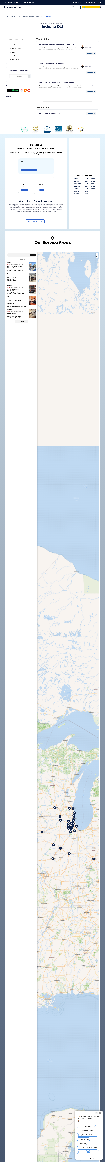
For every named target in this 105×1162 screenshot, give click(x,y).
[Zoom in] (97, 254)
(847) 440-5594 (10, 303)
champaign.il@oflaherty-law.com (14, 292)
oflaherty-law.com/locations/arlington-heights (17, 306)
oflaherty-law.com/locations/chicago (15, 270)
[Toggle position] (96, 1113)
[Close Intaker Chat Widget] (100, 1113)
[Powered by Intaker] (92, 1158)
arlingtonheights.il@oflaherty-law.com (15, 304)
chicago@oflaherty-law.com (13, 269)
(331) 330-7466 (10, 279)
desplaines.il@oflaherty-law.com (14, 316)
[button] (35, 7)
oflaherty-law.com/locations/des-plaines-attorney (18, 317)
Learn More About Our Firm (35, 221)
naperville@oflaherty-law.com (13, 280)
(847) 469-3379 (10, 314)
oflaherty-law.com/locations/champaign (15, 293)
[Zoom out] (97, 256)
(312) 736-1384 (10, 267)
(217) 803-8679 (10, 290)
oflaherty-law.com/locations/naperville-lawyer (17, 282)
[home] (13, 7)
